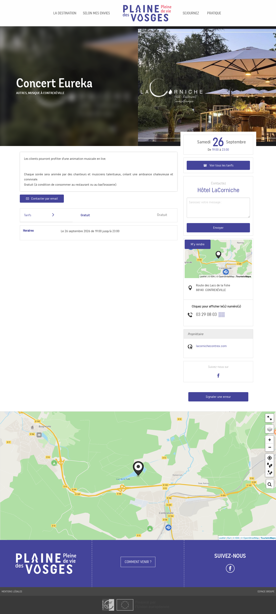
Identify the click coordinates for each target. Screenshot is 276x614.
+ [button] (269, 439)
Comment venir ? (138, 562)
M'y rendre (197, 244)
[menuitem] (65, 13)
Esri (229, 537)
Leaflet (222, 537)
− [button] (269, 447)
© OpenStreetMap (250, 537)
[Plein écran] (269, 418)
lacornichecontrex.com (211, 346)
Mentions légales (12, 591)
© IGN (236, 537)
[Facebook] (230, 568)
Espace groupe (266, 591)
